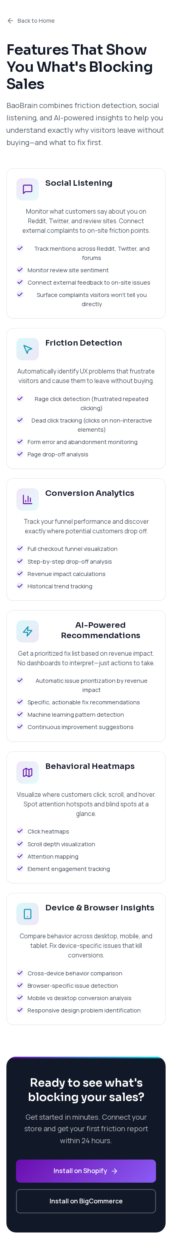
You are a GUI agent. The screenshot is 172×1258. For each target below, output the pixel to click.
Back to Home (36, 20)
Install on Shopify (80, 1170)
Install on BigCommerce (86, 1201)
